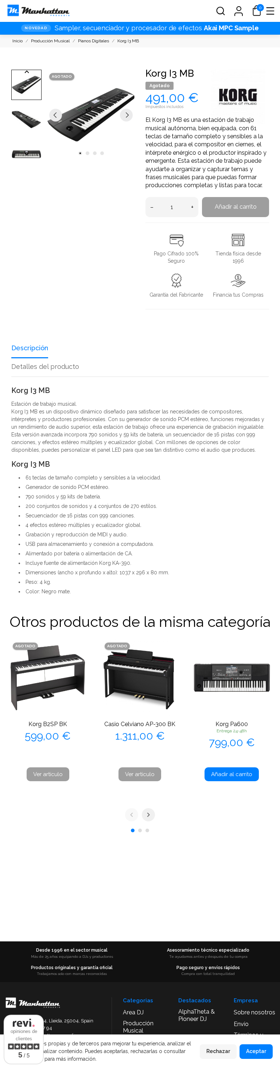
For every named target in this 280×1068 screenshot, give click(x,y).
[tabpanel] (91, 114)
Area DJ (133, 1012)
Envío (241, 1024)
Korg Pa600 (231, 724)
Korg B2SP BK (47, 724)
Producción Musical (138, 1027)
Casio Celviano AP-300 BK (139, 724)
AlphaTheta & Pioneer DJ (196, 1015)
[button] (220, 11)
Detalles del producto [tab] (45, 366)
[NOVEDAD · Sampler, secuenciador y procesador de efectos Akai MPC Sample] (140, 28)
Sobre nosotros (254, 1012)
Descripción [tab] (29, 348)
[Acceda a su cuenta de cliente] (238, 11)
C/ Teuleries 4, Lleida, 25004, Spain (54, 1020)
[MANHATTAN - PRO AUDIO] (38, 11)
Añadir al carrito (236, 206)
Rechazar (218, 1051)
